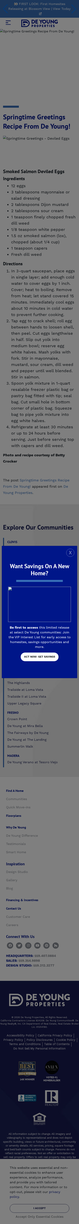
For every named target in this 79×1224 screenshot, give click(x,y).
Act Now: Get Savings (39, 656)
